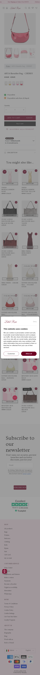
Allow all (29, 354)
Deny (35, 321)
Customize (11, 354)
